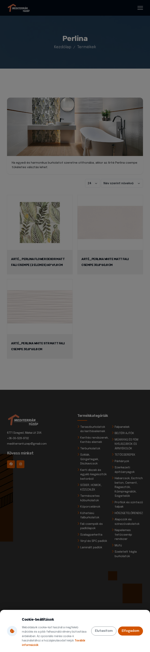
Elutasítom (104, 631)
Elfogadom (130, 631)
